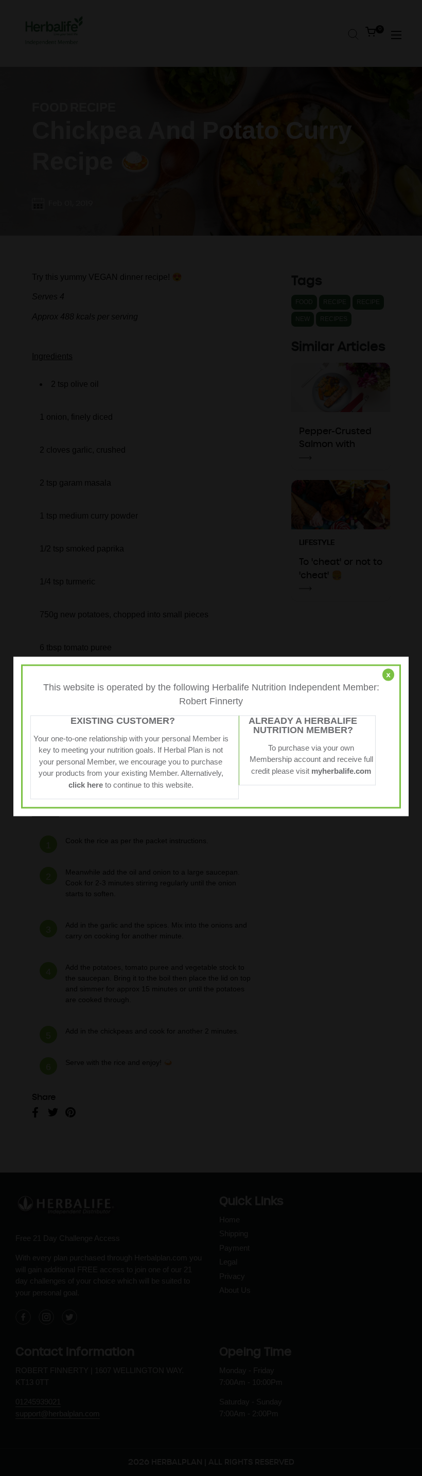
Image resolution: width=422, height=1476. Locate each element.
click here (85, 784)
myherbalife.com (341, 770)
